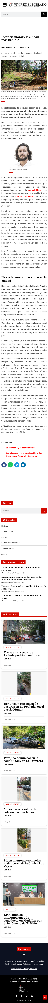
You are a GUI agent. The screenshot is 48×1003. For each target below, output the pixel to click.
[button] (5, 5)
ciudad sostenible (9, 53)
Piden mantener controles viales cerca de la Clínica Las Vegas (24, 863)
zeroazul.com (27, 1000)
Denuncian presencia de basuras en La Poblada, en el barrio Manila (21, 578)
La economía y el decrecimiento (20, 448)
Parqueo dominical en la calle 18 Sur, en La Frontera (23, 587)
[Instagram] (21, 996)
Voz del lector (12, 647)
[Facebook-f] (16, 996)
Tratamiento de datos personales (24, 969)
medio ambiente (25, 53)
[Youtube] (31, 996)
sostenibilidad (17, 56)
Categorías (24, 949)
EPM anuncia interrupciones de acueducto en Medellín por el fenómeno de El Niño (23, 919)
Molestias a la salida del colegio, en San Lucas (21, 597)
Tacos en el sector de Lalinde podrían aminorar (20, 569)
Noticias (9, 910)
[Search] (44, 14)
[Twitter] (26, 996)
